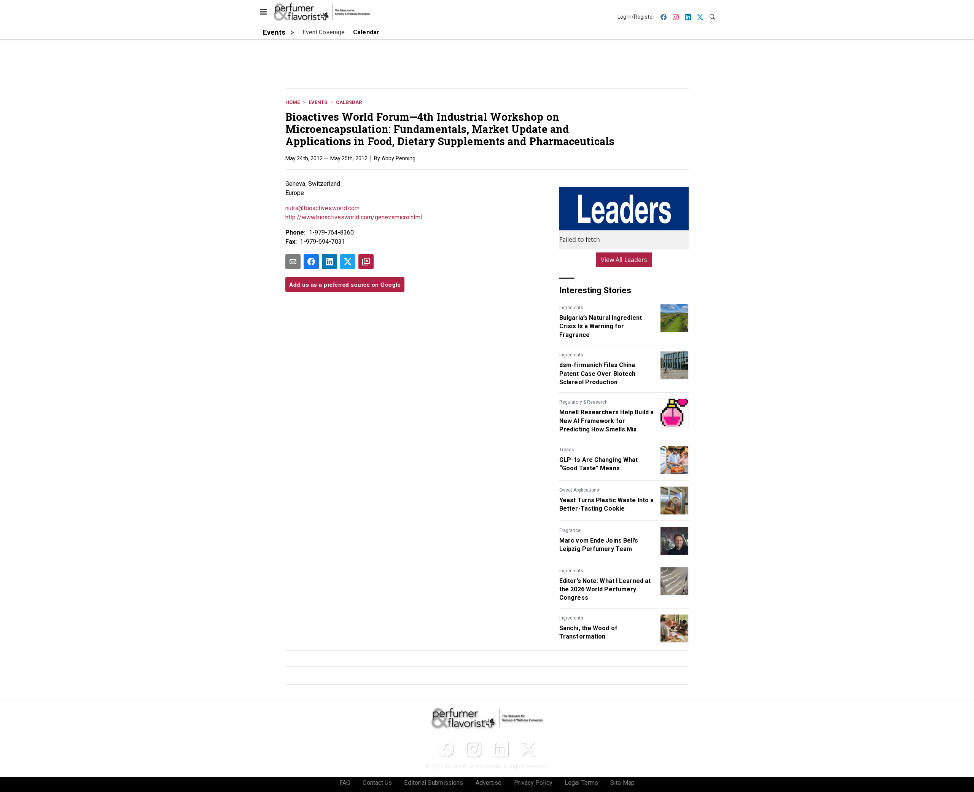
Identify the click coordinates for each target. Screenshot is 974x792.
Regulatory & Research (583, 402)
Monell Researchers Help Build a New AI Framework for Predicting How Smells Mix (606, 421)
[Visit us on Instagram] (473, 749)
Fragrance (570, 530)
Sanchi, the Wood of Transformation (588, 632)
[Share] (311, 261)
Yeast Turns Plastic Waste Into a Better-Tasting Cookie (606, 504)
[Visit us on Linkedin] (500, 749)
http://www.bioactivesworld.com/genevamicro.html (353, 217)
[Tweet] (347, 261)
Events (318, 102)
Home (292, 102)
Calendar (349, 102)
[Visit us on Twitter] (528, 749)
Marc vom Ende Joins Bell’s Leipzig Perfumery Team (598, 544)
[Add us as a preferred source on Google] (366, 261)
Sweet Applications (579, 490)
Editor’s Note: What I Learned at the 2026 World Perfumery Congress (605, 589)
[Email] (293, 261)
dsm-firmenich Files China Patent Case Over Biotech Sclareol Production (597, 373)
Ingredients (571, 307)
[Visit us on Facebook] (446, 749)
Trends (566, 449)
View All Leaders (624, 259)
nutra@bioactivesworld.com (322, 208)
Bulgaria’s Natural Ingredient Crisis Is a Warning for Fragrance (600, 326)
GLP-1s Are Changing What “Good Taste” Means (598, 464)
